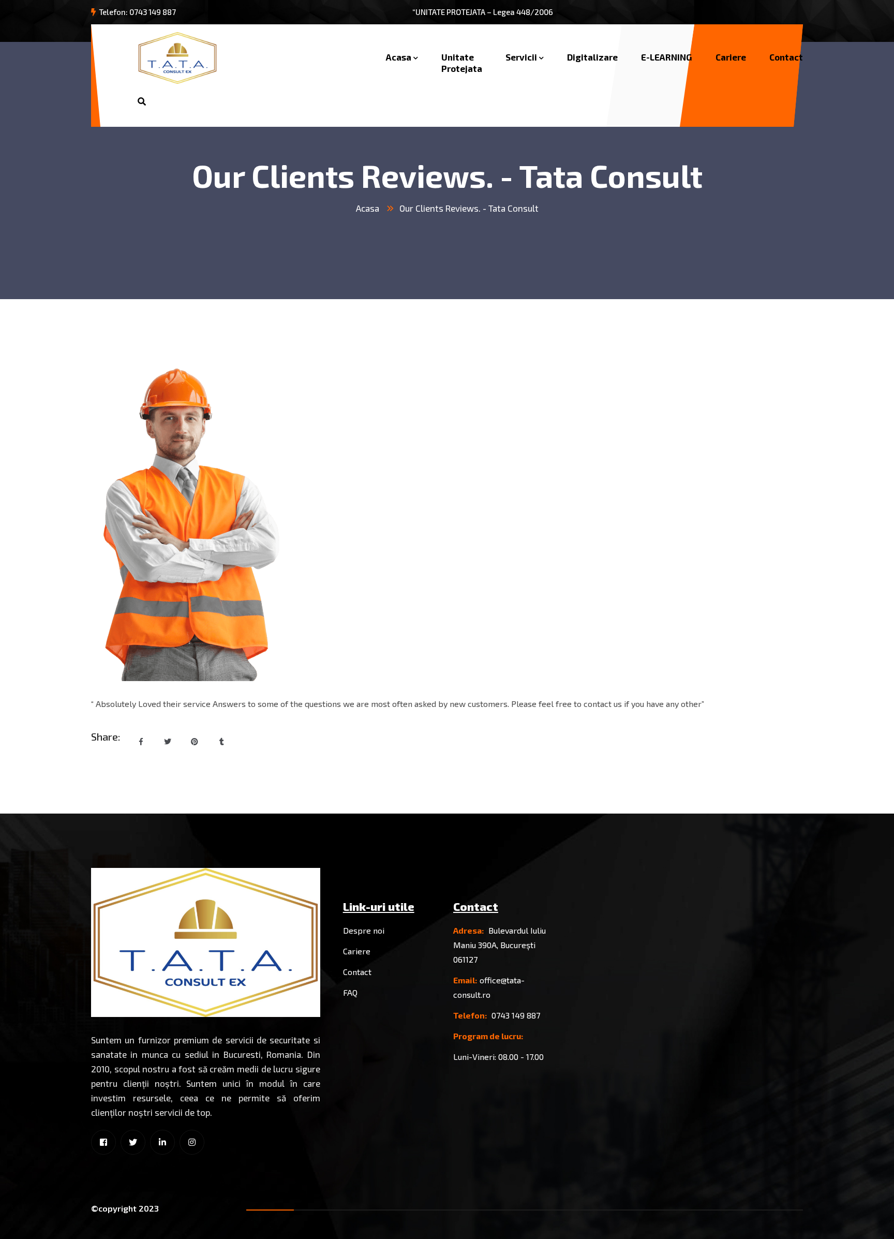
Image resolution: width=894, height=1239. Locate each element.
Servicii (521, 57)
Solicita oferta (236, 101)
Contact (786, 57)
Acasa (398, 57)
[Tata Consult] (177, 57)
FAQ (350, 992)
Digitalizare (592, 57)
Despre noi (363, 930)
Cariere (731, 57)
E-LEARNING (666, 57)
